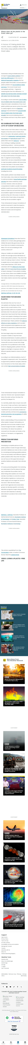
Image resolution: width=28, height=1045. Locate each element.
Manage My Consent (6, 946)
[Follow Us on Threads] (17, 987)
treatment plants (20, 136)
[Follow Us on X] (21, 987)
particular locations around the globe (11, 169)
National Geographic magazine (10, 80)
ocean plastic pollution (13, 76)
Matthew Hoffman (6, 293)
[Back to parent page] (4, 6)
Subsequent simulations (7, 238)
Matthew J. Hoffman (7, 515)
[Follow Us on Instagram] (7, 987)
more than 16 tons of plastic (18, 269)
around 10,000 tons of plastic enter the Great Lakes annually (13, 113)
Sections (22, 7)
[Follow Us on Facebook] (3, 987)
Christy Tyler (15, 519)
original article (15, 555)
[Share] (2, 37)
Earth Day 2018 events (7, 78)
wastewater (11, 136)
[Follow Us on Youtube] (10, 987)
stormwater (4, 138)
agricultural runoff (16, 138)
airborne (16, 141)
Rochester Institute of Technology (10, 524)
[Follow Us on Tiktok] (14, 987)
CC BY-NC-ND (16, 293)
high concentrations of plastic (16, 366)
